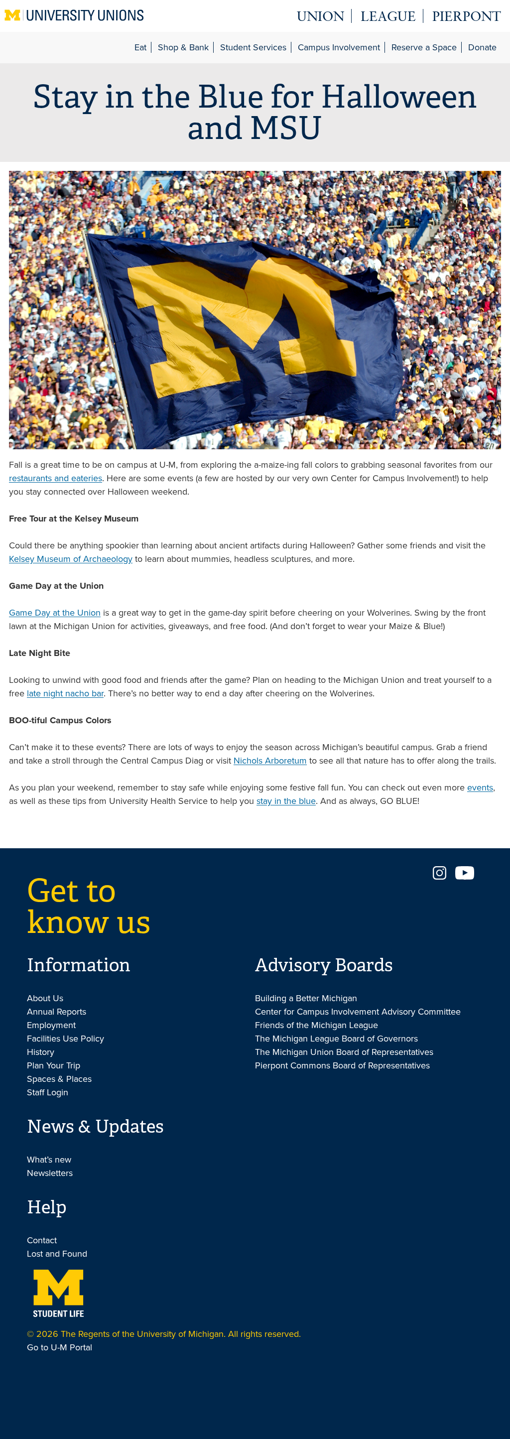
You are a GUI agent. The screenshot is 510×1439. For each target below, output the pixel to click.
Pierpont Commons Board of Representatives (342, 1065)
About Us (45, 998)
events (480, 787)
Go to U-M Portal (59, 1347)
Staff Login (47, 1092)
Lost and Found (57, 1253)
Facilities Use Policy (65, 1038)
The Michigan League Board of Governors (336, 1038)
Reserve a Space (424, 47)
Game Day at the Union (55, 612)
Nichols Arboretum (270, 760)
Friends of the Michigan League (316, 1025)
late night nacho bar (65, 693)
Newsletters (50, 1173)
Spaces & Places (59, 1078)
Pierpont (466, 17)
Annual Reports (56, 1011)
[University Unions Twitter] (464, 876)
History (40, 1052)
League (388, 17)
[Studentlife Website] (58, 1292)
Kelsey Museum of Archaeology (70, 558)
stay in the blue (286, 800)
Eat (140, 47)
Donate (482, 47)
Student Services (253, 47)
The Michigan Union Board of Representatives (344, 1052)
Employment (51, 1025)
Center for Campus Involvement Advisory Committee (358, 1011)
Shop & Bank (183, 47)
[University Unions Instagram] (439, 876)
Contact (42, 1240)
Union (320, 17)
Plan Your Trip (53, 1065)
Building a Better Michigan (306, 998)
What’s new (49, 1159)
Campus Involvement (339, 47)
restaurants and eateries (55, 478)
